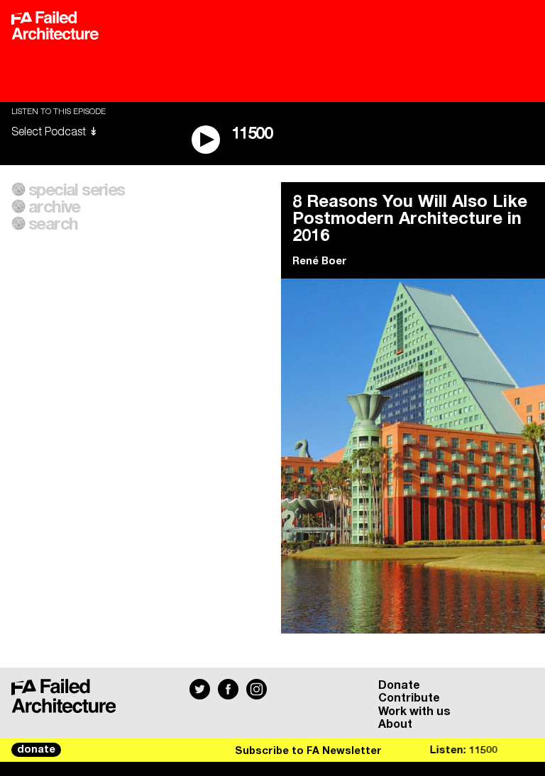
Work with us (414, 711)
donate (36, 750)
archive (54, 207)
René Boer (319, 261)
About (395, 724)
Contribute (409, 698)
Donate (399, 685)
